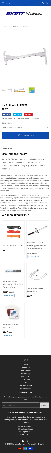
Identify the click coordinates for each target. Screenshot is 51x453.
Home (4, 27)
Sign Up (44, 405)
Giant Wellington (18, 444)
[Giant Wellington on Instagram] (27, 441)
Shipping (17, 118)
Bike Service (26, 371)
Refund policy (25, 388)
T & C (25, 382)
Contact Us (25, 368)
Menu (7, 3)
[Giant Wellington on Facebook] (23, 441)
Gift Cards (25, 376)
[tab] (7, 148)
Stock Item (7, 123)
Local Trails (25, 379)
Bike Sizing (25, 373)
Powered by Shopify (36, 444)
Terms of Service (25, 385)
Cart (47, 3)
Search (25, 365)
